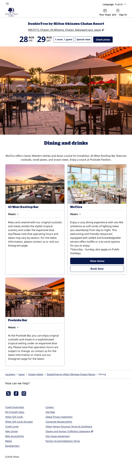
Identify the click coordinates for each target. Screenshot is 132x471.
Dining (102, 374)
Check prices (104, 39)
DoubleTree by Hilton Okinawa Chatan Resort (71, 374)
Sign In (123, 14)
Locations (10, 374)
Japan (22, 374)
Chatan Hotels (35, 374)
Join (114, 14)
